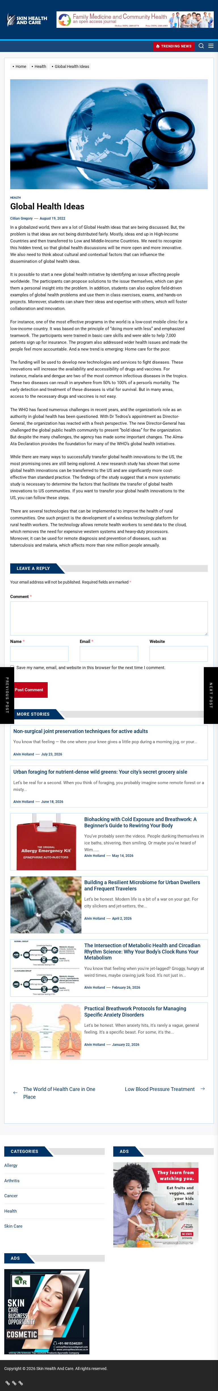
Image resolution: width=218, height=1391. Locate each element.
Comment (21, 596)
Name (17, 641)
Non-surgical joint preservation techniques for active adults (80, 731)
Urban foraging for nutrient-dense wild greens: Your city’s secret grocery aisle (100, 772)
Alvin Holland (23, 754)
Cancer (11, 1195)
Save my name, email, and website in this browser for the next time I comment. (90, 667)
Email (86, 641)
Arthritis (12, 1180)
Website (157, 641)
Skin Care (13, 1226)
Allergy (10, 1165)
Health (10, 1211)
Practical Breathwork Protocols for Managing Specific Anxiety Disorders (135, 1011)
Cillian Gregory (21, 218)
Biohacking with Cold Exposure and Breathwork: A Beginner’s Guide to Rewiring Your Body (140, 822)
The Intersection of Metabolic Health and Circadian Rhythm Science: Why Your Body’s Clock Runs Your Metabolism (142, 951)
